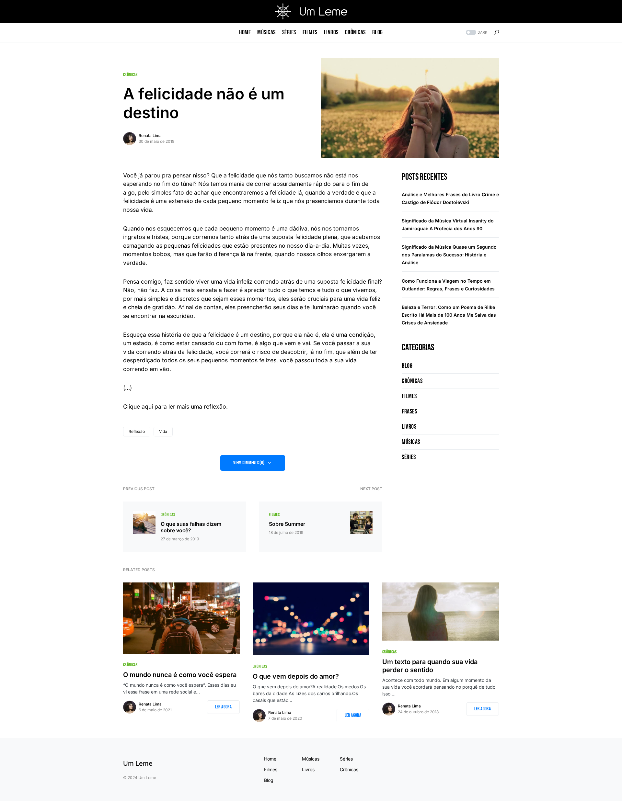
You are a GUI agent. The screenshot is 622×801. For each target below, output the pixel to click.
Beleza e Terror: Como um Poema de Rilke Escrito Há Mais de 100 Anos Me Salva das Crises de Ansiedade (449, 314)
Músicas (411, 442)
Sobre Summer (287, 524)
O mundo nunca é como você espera (179, 675)
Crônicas (130, 74)
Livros (409, 427)
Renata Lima (150, 135)
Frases (409, 411)
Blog (407, 366)
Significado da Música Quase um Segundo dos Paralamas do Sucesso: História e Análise (449, 254)
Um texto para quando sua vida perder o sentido (430, 666)
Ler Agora (223, 707)
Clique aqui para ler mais (156, 406)
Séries (409, 457)
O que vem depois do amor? (296, 676)
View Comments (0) (248, 463)
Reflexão (137, 431)
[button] (476, 32)
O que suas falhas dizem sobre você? (191, 527)
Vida (163, 431)
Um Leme (138, 763)
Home (270, 759)
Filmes (274, 514)
